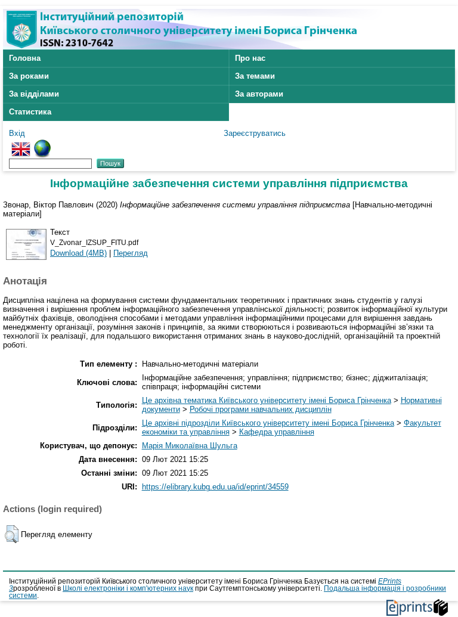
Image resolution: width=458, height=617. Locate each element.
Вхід (17, 133)
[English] (20, 143)
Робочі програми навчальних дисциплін (261, 409)
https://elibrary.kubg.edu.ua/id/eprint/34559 (215, 486)
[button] (11, 534)
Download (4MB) (78, 253)
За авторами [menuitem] (259, 93)
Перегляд (130, 253)
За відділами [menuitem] (34, 93)
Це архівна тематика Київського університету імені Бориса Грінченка (266, 400)
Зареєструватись (255, 133)
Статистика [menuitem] (30, 111)
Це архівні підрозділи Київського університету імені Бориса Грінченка (268, 422)
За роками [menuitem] (29, 76)
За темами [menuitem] (255, 76)
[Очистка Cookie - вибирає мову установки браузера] (42, 143)
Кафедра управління (276, 431)
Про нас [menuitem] (250, 58)
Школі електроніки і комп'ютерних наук (128, 588)
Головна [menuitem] (25, 58)
